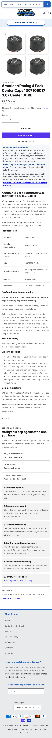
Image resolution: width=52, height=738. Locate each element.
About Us (9, 653)
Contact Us (9, 648)
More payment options (26, 141)
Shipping (4, 104)
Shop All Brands (25, 22)
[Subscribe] (41, 691)
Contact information (27, 733)
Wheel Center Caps (15, 725)
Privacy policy (13, 729)
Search (8, 631)
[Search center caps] (47, 4)
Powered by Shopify (30, 725)
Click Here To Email (11, 598)
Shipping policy (11, 580)
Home (7, 620)
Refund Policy (11, 642)
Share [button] (6, 418)
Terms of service (26, 729)
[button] (2, 13)
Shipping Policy (11, 637)
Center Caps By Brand (14, 626)
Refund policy (26, 580)
